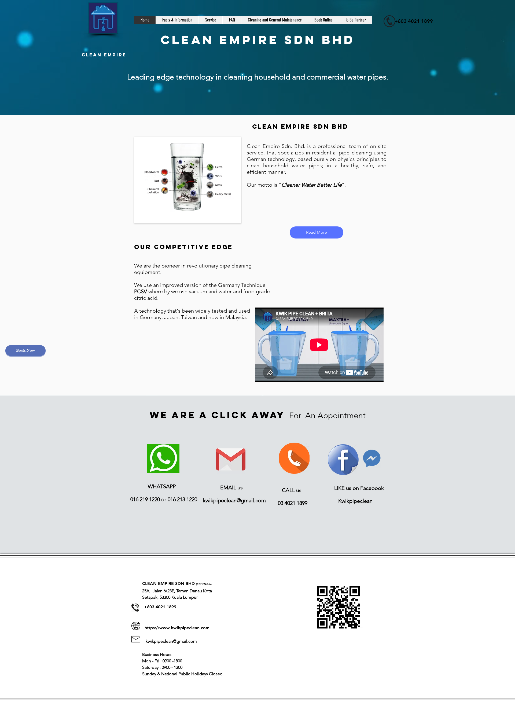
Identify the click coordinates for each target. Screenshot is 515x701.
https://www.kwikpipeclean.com (177, 627)
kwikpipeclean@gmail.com (234, 500)
